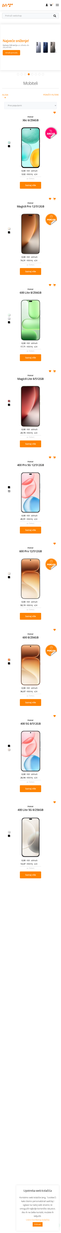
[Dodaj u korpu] (54, 199)
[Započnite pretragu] (56, 16)
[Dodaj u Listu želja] (54, 113)
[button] (51, 4)
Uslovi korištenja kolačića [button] (37, 1219)
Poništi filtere (51, 94)
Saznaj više (30, 185)
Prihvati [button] (37, 1224)
